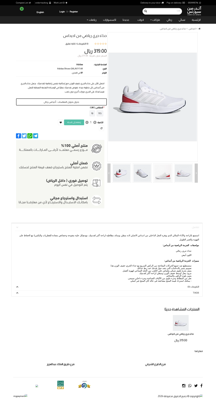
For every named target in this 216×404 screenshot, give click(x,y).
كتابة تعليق (70, 43)
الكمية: (100, 122)
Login (62, 11)
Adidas (79, 64)
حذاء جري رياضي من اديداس (173, 28)
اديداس (192, 28)
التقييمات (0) (193, 286)
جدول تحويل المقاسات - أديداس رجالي (61, 102)
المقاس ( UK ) (96, 107)
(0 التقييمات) (82, 43)
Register (74, 11)
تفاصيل (195, 227)
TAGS (196, 292)
